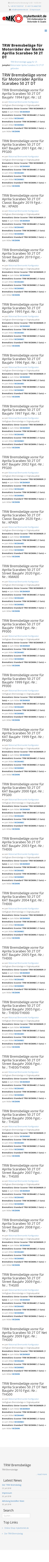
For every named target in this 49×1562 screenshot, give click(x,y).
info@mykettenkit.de (20, 9)
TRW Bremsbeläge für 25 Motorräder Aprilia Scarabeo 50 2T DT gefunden (27, 65)
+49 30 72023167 (17, 6)
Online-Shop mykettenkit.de (16, 1528)
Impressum (35, 9)
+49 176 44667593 (34, 6)
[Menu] (46, 31)
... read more (41, 1474)
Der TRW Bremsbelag (13, 1533)
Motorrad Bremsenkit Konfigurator (24, 102)
